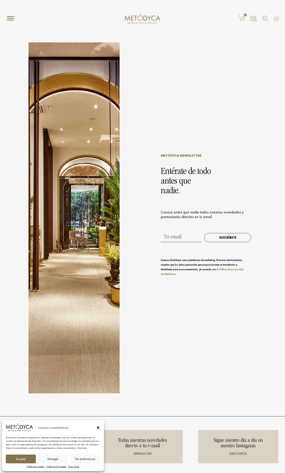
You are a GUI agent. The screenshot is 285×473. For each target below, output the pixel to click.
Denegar (53, 459)
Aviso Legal (73, 466)
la (218, 269)
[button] (98, 428)
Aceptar (21, 459)
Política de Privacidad (56, 466)
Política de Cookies (35, 466)
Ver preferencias (85, 459)
